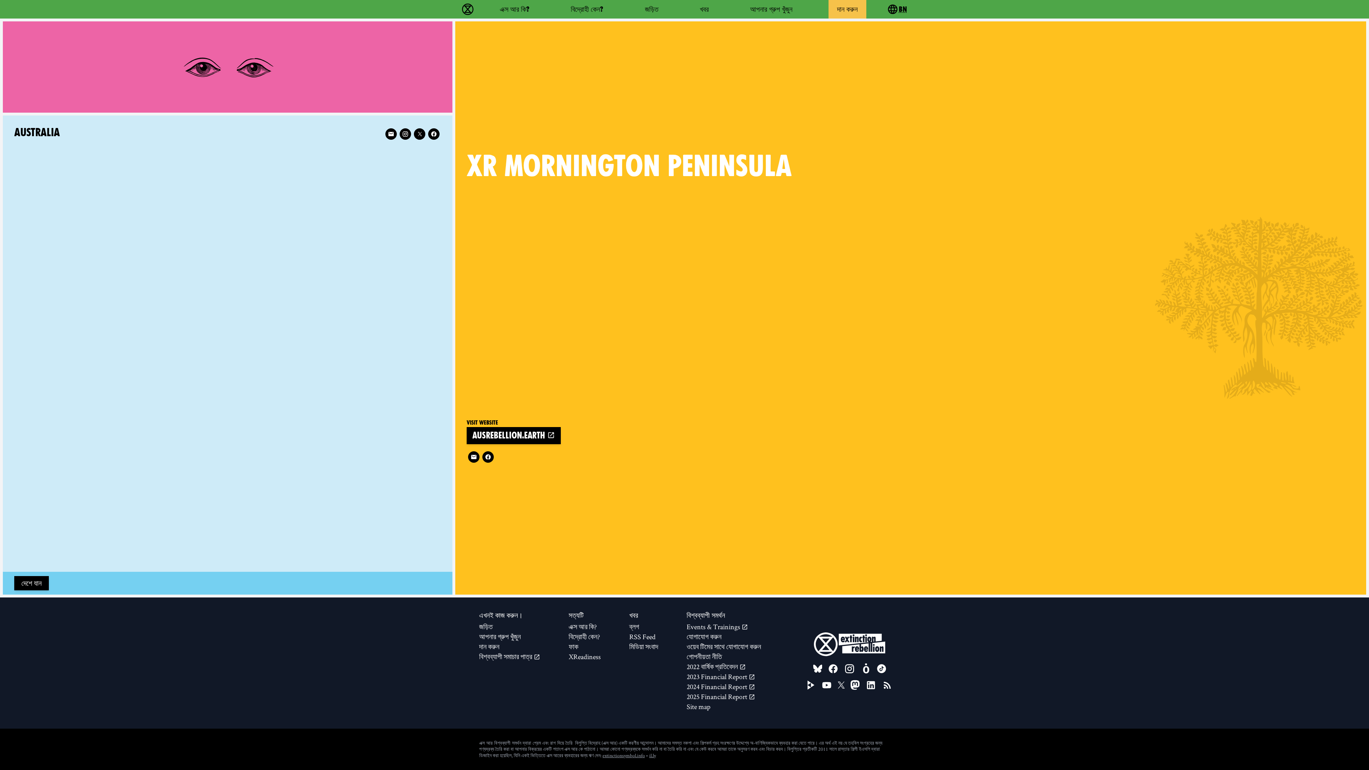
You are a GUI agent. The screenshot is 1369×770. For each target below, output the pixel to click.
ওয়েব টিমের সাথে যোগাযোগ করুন (724, 646)
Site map (699, 706)
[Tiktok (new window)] (881, 668)
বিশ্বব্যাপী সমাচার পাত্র (506, 656)
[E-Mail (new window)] (474, 457)
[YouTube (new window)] (827, 685)
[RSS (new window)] (887, 685)
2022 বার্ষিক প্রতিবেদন (713, 666)
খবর (704, 9)
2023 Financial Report (718, 676)
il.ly (652, 755)
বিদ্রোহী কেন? (587, 9)
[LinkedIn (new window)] (871, 685)
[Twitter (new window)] (419, 134)
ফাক (573, 646)
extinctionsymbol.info (624, 755)
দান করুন (847, 9)
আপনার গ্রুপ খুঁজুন (771, 9)
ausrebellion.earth (509, 435)
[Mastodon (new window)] (855, 685)
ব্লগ (634, 626)
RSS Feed (642, 636)
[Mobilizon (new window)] (866, 669)
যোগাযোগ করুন (704, 636)
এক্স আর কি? (514, 9)
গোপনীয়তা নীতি (704, 656)
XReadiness (585, 656)
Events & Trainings (714, 626)
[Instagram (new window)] (405, 134)
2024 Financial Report (718, 686)
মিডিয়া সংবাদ (643, 646)
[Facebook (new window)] (488, 457)
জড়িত (651, 9)
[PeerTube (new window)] (811, 685)
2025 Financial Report (718, 696)
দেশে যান (31, 583)
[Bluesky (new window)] (817, 668)
